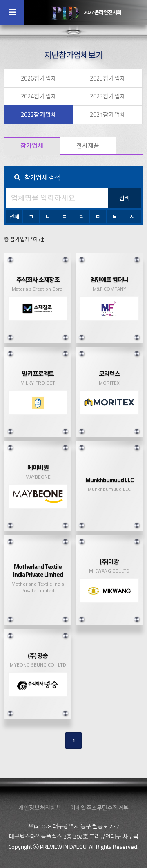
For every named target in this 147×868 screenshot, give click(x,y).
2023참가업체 (108, 96)
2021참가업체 (108, 114)
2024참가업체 (39, 96)
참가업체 (31, 145)
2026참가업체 (39, 78)
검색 (124, 198)
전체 (14, 217)
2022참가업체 (39, 114)
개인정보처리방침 (39, 807)
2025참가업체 (108, 78)
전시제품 (87, 145)
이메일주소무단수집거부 (99, 807)
